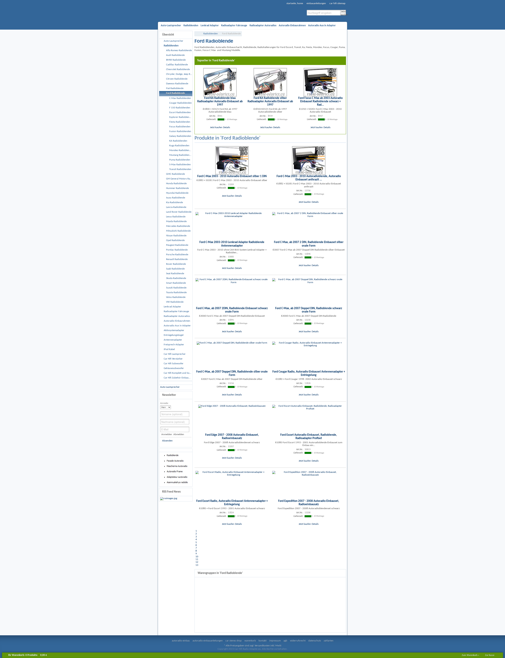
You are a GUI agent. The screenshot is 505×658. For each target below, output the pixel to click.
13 (196, 565)
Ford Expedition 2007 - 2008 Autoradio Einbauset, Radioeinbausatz (308, 502)
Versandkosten (262, 645)
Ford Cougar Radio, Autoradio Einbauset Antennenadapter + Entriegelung (308, 373)
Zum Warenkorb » (470, 655)
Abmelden (178, 434)
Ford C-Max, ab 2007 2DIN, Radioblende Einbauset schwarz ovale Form (232, 310)
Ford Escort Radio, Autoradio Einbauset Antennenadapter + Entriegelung (232, 502)
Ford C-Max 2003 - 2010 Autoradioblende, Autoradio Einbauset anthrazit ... (309, 178)
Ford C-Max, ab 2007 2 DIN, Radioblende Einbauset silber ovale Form (308, 244)
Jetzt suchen (343, 12)
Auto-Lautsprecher (170, 387)
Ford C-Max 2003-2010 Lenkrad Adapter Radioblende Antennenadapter (231, 244)
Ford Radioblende (231, 33)
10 (196, 556)
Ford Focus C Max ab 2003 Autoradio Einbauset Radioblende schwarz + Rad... (320, 102)
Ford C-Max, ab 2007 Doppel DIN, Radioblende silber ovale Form (232, 373)
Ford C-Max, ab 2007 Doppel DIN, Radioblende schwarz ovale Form (308, 310)
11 (196, 559)
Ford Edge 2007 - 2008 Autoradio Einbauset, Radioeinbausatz (232, 436)
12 (196, 562)
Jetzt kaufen (216, 127)
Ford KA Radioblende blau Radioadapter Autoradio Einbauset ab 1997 (220, 102)
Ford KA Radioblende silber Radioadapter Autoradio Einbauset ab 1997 (270, 102)
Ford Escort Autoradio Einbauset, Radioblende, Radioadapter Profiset (308, 436)
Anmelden (166, 434)
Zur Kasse (489, 655)
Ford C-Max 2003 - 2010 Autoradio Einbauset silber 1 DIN (232, 176)
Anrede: (164, 403)
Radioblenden (210, 33)
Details (226, 127)
